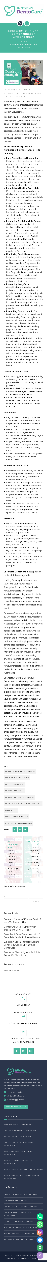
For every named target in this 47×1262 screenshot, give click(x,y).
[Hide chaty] (40, 1255)
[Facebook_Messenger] (40, 1240)
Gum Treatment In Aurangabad (18, 1124)
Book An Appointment (16, 1107)
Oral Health (19, 97)
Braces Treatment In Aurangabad (19, 1233)
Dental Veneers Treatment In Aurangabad (23, 1169)
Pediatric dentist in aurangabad (18, 823)
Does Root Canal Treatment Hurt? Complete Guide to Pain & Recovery (23, 936)
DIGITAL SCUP (36, 1258)
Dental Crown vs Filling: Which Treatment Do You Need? (20, 928)
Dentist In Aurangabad (14, 784)
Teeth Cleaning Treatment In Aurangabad (23, 1206)
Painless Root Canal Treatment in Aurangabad (19, 1143)
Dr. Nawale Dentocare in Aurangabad (21, 613)
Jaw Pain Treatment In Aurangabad (20, 1130)
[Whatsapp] (40, 1224)
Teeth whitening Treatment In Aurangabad (18, 1214)
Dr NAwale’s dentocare (29, 1255)
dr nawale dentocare (14, 791)
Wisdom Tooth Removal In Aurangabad (22, 1227)
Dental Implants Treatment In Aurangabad (18, 1161)
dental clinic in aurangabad (17, 778)
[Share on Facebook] (15, 829)
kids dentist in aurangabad (16, 817)
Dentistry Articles (27, 93)
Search (6, 897)
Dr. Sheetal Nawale (15, 617)
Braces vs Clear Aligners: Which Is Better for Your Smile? (22, 954)
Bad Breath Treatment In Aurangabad (21, 1239)
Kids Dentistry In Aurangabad (17, 1136)
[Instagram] (40, 1232)
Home (23, 41)
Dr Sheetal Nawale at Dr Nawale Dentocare (23, 804)
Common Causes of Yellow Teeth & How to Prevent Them (22, 921)
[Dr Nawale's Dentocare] (23, 10)
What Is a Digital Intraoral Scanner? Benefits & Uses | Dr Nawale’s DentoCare (22, 944)
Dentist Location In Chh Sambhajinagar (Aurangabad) (22, 1176)
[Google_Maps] (40, 1247)
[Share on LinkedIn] (20, 829)
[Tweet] (25, 829)
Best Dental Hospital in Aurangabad (20, 771)
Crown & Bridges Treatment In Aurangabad (18, 1152)
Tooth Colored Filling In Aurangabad (21, 1221)
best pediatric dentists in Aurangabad (24, 685)
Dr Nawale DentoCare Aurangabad (19, 797)
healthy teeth (11, 810)
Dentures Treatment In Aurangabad (20, 1194)
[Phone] (40, 1216)
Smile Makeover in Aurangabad (18, 1200)
